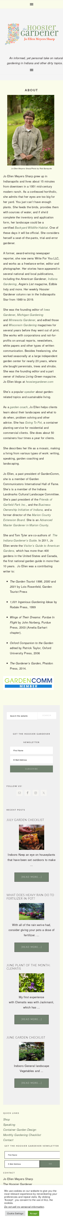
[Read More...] (31, 877)
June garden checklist (26, 1037)
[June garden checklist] (31, 1060)
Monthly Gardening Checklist (22, 1135)
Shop (6, 1119)
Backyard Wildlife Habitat (31, 227)
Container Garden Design (19, 1130)
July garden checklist (25, 820)
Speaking (9, 1125)
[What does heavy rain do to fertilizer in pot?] (31, 919)
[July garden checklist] (31, 849)
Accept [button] (33, 1213)
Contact (8, 1140)
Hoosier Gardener (31, 34)
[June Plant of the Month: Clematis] (31, 991)
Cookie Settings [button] (15, 1213)
